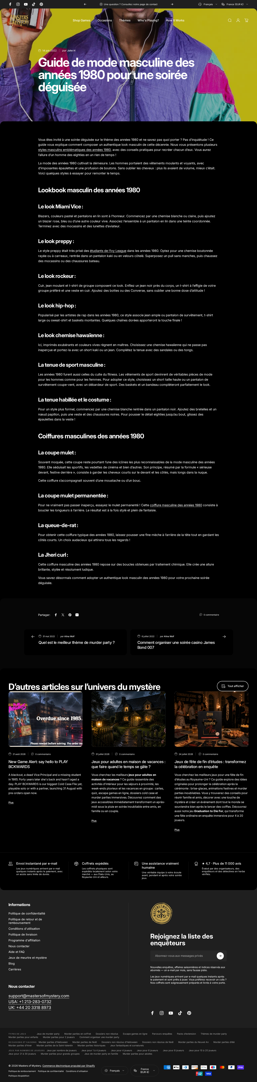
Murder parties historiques (91, 1045)
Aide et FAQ (16, 952)
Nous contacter (18, 946)
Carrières (14, 969)
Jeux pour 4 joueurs (121, 1050)
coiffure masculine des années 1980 (176, 505)
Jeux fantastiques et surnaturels (127, 1045)
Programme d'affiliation (24, 940)
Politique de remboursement (22, 1071)
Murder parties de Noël (84, 1042)
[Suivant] (172, 4)
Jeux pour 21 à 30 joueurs (22, 1053)
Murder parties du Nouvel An (193, 1042)
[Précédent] (85, 4)
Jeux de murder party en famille (101, 1053)
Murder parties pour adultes (137, 1053)
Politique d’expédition (18, 1076)
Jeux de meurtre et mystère (27, 957)
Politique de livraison (22, 934)
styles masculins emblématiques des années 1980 (74, 150)
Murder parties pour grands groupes (60, 1053)
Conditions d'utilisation (24, 928)
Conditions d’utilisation (77, 1071)
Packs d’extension (186, 1033)
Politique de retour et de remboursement (25, 921)
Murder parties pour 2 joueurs (59, 1037)
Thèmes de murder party (214, 1033)
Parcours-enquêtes (162, 1033)
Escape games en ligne (135, 1033)
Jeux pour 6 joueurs (147, 1050)
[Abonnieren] (220, 955)
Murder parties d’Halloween (53, 1042)
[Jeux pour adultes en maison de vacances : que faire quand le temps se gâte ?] (128, 719)
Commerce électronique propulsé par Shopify (68, 1065)
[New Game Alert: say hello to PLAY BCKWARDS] (45, 719)
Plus (11, 802)
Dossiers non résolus (107, 1033)
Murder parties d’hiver (20, 1045)
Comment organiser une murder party (99, 1037)
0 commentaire (211, 614)
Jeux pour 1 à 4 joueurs (93, 1050)
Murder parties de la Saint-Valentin (55, 1045)
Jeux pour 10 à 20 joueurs (202, 1050)
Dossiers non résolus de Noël (157, 1042)
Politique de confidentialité (26, 913)
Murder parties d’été (224, 1042)
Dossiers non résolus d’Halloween (119, 1042)
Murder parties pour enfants (23, 1037)
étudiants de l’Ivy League (108, 251)
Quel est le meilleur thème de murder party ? (77, 642)
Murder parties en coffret (77, 1033)
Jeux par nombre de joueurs (62, 1050)
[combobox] (208, 4)
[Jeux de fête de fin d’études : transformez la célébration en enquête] (212, 719)
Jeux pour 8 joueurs (173, 1050)
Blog (11, 963)
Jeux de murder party (48, 1033)
